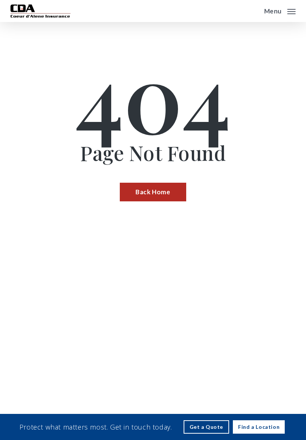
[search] (253, 11)
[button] (280, 10)
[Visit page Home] (40, 11)
